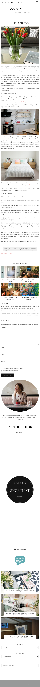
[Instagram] (5, 2)
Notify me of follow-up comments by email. (13, 368)
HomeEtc (15, 306)
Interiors (25, 19)
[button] (37, 2)
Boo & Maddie (20, 8)
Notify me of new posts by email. (10, 370)
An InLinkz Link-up (6, 253)
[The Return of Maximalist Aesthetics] (29, 289)
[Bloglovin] (15, 2)
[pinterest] (26, 427)
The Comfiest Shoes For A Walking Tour (29, 313)
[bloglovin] (22, 427)
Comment (4, 327)
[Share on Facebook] (2, 304)
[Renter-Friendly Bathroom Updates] (10, 272)
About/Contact (28, 682)
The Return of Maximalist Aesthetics (29, 298)
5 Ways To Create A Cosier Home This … (29, 281)
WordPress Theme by (20, 684)
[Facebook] (12, 2)
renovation (22, 308)
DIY (11, 306)
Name (3, 347)
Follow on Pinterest (21, 549)
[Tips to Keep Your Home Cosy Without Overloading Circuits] (10, 289)
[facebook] (18, 427)
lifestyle (10, 308)
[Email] (18, 2)
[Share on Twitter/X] (5, 304)
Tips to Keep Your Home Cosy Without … (10, 298)
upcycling (30, 308)
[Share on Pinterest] (7, 304)
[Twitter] (2, 2)
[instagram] (14, 427)
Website (3, 361)
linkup (16, 308)
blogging (6, 306)
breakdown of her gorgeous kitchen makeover (23, 101)
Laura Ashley (32, 185)
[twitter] (9, 427)
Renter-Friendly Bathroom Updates (10, 281)
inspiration (22, 306)
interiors (29, 306)
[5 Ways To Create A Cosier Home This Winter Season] (29, 272)
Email (3, 354)
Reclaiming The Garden (10, 312)
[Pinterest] (8, 2)
